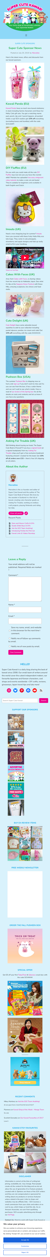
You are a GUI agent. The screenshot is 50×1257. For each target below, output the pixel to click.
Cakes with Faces (20, 279)
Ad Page (11, 1215)
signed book (36, 448)
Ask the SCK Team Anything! (22, 528)
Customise (25, 1246)
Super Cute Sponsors (25, 43)
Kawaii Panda (11, 108)
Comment (13, 575)
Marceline (35, 53)
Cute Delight (10, 325)
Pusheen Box (21, 381)
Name (11, 604)
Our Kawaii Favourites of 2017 (31, 1118)
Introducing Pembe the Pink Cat (23, 531)
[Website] (26, 513)
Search (43, 700)
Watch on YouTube (12, 270)
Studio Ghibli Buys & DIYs (21, 526)
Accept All (25, 1240)
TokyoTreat (22, 975)
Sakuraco (32, 975)
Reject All (25, 1252)
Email (11, 616)
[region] (25, 1239)
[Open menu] (26, 35)
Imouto (39, 233)
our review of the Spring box (22, 392)
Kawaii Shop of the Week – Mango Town (28, 1109)
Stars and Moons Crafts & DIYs (23, 523)
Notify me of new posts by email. (25, 646)
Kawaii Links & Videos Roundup (23, 533)
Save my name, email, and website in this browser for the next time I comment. (26, 630)
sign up (16, 384)
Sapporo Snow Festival (25, 284)
